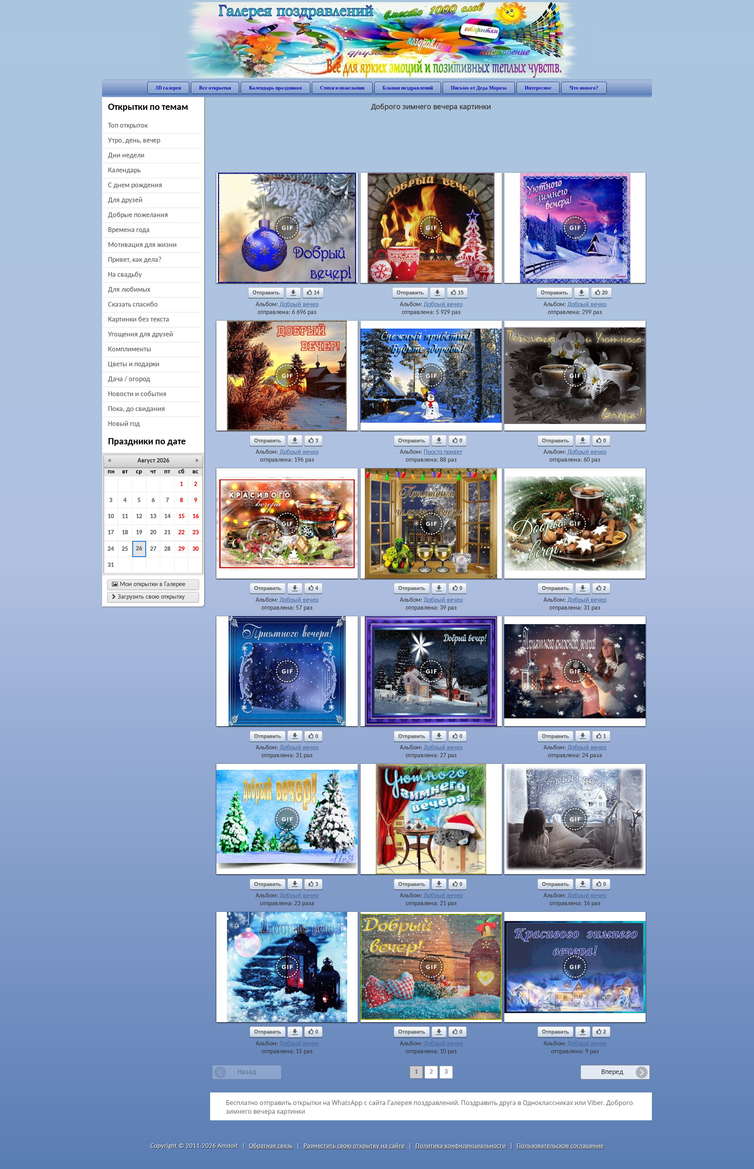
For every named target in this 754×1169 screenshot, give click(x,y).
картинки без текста (138, 319)
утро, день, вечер (134, 140)
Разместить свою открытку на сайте (354, 1146)
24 (111, 549)
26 (139, 549)
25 (125, 549)
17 (111, 533)
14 (167, 516)
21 (167, 533)
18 (125, 533)
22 (181, 533)
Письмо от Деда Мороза (479, 88)
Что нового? (583, 88)
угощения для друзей (140, 334)
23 (195, 533)
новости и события (137, 394)
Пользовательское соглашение (560, 1146)
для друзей (125, 200)
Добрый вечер (299, 304)
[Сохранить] (293, 292)
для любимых (129, 290)
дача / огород (129, 379)
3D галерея (168, 88)
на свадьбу (125, 275)
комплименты (129, 349)
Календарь (124, 170)
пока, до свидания (136, 409)
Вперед (612, 1072)
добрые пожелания (138, 215)
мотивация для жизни (142, 245)
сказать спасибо (133, 305)
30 (195, 549)
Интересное (538, 88)
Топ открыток (128, 126)
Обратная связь (271, 1146)
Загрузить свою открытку (148, 597)
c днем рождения (135, 185)
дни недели (126, 155)
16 (195, 516)
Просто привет (443, 452)
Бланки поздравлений (407, 88)
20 (153, 533)
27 (153, 549)
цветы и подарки (133, 364)
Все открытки (215, 88)
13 (153, 516)
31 (111, 565)
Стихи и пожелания (342, 88)
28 (167, 549)
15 (181, 516)
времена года (129, 230)
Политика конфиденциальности (460, 1146)
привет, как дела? (134, 260)
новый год (124, 424)
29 (181, 549)
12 (139, 516)
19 (139, 533)
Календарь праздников (275, 88)
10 (111, 516)
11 (125, 516)
